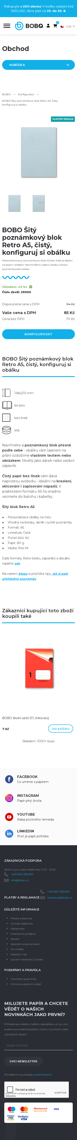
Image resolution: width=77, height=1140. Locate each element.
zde (17, 563)
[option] (38, 689)
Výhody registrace (22, 923)
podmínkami (43, 1074)
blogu (23, 574)
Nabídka (17, 65)
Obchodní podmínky (24, 979)
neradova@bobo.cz (59, 897)
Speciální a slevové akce (25, 944)
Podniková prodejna (23, 933)
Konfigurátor (26, 94)
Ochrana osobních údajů (26, 984)
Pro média (17, 949)
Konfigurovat (38, 334)
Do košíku (60, 728)
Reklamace (17, 928)
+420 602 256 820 (22, 874)
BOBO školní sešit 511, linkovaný (25, 718)
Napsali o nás (19, 954)
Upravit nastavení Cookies (27, 959)
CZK (68, 26)
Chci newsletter (23, 1061)
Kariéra (15, 938)
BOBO (6, 94)
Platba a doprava (21, 918)
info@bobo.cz (19, 880)
